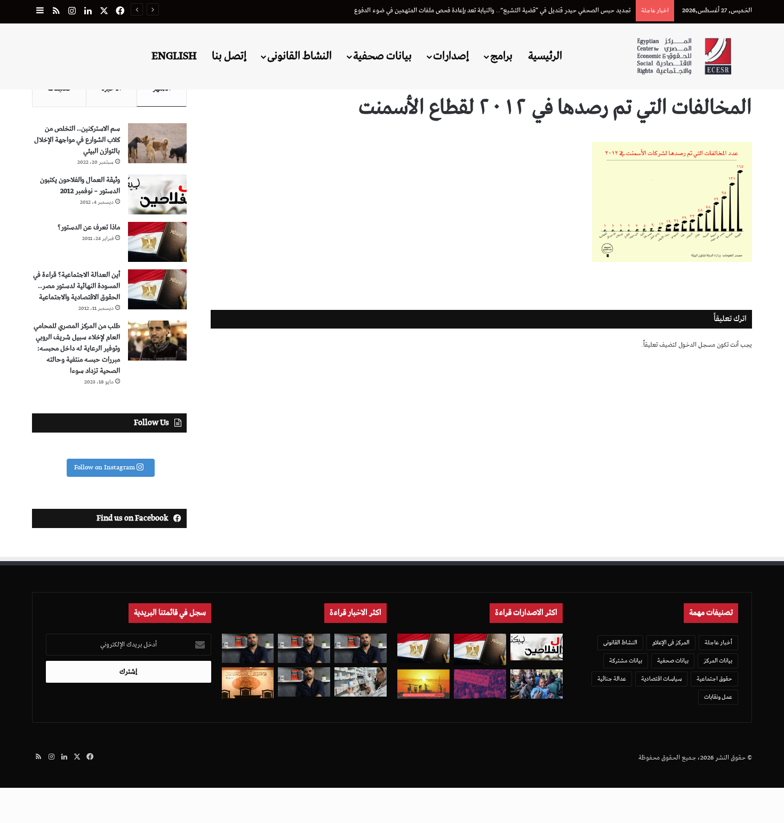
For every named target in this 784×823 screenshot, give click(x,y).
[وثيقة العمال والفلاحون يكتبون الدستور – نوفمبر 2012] (157, 194)
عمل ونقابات (718, 696)
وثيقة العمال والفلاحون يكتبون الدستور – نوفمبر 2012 (80, 185)
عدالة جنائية (611, 678)
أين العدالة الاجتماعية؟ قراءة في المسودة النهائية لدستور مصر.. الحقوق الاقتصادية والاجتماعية (76, 286)
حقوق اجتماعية (714, 678)
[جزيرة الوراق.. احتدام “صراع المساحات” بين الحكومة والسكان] (480, 684)
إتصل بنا (229, 56)
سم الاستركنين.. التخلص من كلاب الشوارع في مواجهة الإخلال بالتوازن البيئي (77, 140)
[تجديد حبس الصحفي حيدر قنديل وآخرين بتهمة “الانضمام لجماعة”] (360, 648)
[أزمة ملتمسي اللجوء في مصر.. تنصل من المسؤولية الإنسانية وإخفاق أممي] (536, 684)
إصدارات (451, 56)
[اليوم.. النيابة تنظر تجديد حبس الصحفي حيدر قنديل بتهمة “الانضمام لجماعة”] (304, 682)
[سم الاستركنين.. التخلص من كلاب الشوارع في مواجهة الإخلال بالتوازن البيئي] (157, 143)
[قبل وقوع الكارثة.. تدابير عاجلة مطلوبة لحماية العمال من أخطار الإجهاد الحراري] (423, 684)
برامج (501, 56)
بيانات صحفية (382, 56)
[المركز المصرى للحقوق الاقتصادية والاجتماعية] (684, 56)
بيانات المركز (717, 660)
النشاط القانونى (299, 56)
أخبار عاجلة (718, 642)
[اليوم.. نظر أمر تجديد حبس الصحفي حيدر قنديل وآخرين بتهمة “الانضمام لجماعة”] (304, 648)
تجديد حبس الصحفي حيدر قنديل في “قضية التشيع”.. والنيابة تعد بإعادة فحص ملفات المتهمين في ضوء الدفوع (492, 10)
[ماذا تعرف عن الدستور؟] (157, 242)
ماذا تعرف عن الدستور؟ (89, 227)
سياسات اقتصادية (661, 678)
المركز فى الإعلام (671, 642)
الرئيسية (545, 56)
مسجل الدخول (696, 345)
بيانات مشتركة (625, 660)
